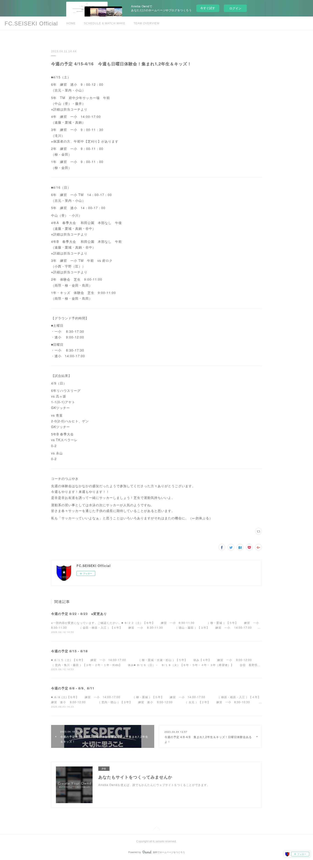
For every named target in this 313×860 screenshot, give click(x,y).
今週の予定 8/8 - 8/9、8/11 (72, 688)
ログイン (235, 8)
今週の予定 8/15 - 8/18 (69, 651)
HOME (71, 23)
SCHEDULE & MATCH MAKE (104, 23)
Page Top (156, 828)
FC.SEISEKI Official (31, 23)
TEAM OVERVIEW (146, 23)
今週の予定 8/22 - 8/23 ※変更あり (79, 613)
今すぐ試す (207, 8)
